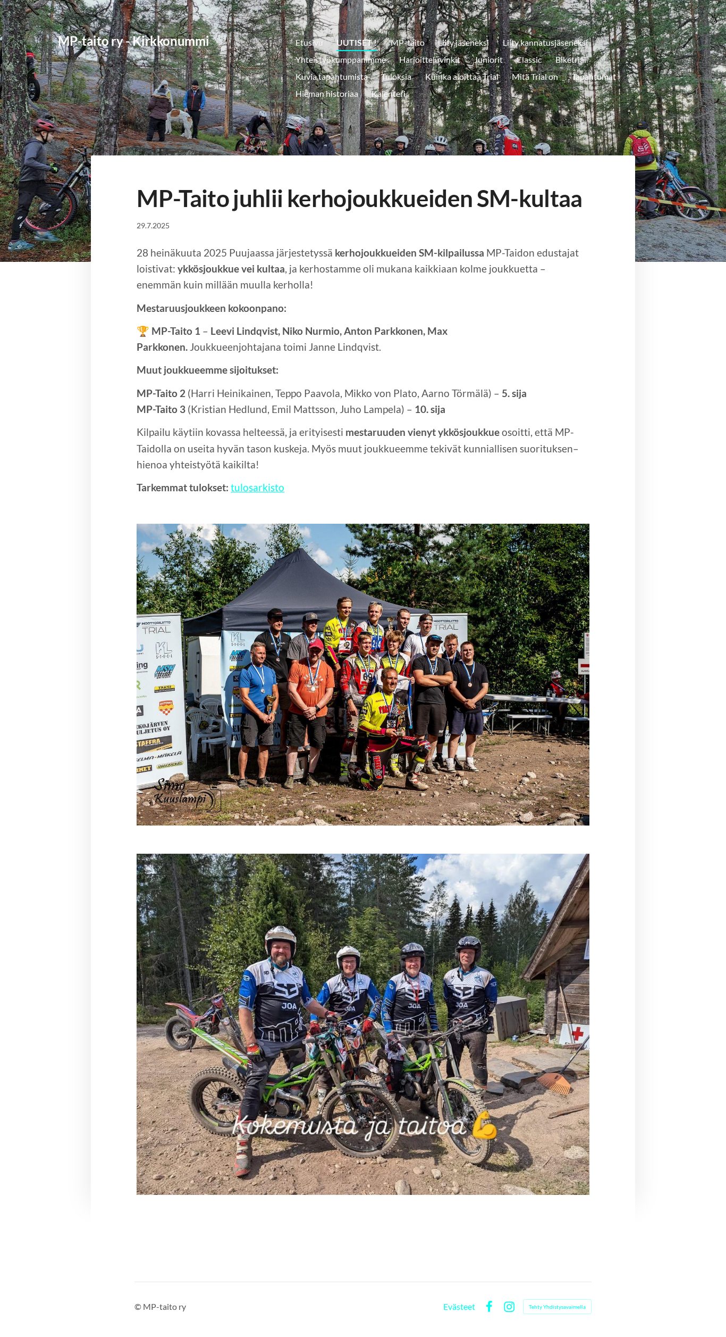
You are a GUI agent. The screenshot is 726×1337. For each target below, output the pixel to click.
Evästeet (459, 1306)
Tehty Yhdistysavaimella (557, 1306)
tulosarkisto (257, 487)
